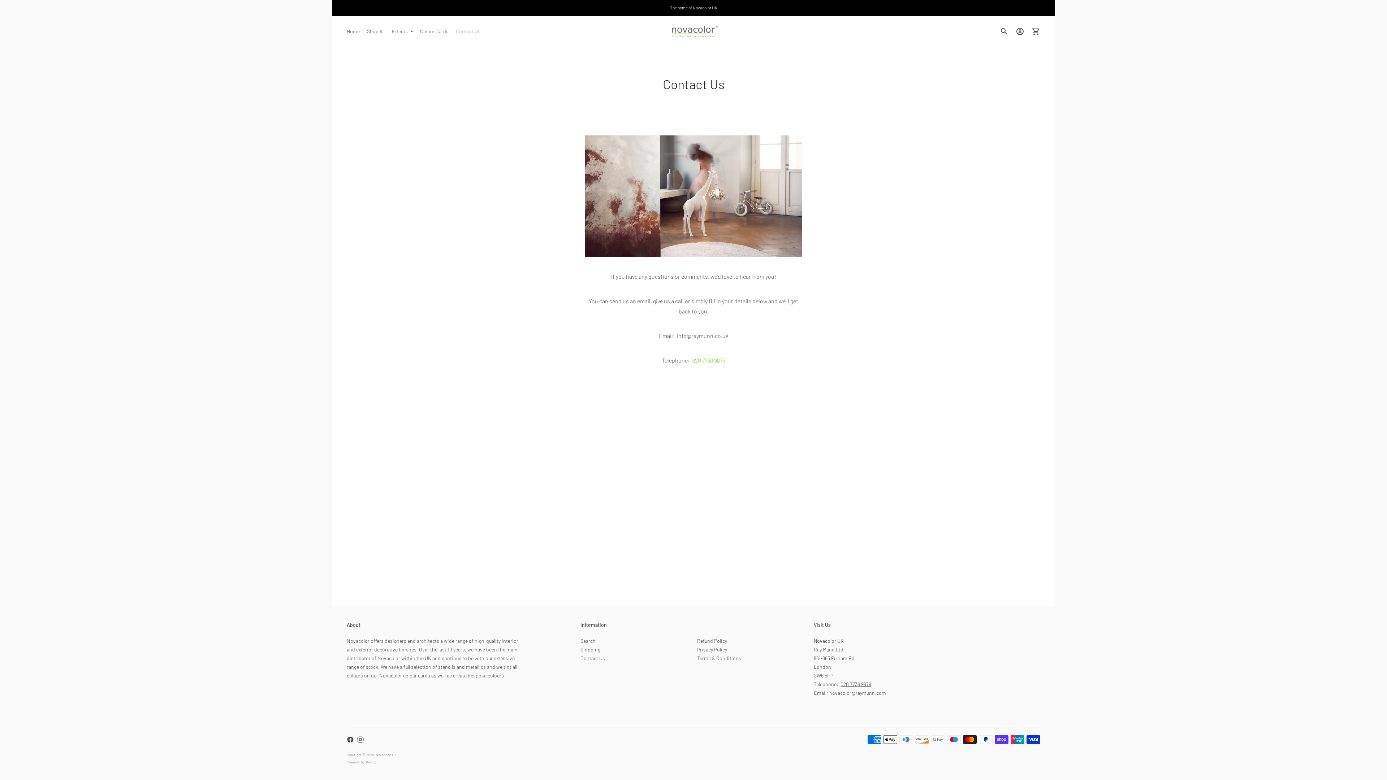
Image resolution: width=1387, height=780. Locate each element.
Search (588, 641)
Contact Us (468, 31)
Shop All (376, 31)
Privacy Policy (712, 649)
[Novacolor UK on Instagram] (360, 739)
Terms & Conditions (719, 658)
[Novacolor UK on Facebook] (350, 739)
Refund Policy (712, 641)
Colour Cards (434, 31)
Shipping (590, 649)
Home (353, 31)
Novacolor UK (386, 755)
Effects (400, 31)
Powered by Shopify (361, 762)
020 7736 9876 (856, 684)
